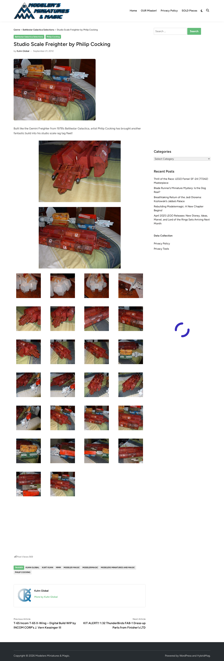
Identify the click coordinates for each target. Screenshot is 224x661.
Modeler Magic (72, 567)
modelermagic (90, 567)
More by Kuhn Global (46, 596)
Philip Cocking (53, 37)
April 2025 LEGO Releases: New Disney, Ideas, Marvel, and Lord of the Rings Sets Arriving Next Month (182, 219)
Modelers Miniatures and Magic (118, 567)
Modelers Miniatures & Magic (52, 655)
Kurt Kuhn (47, 567)
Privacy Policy (169, 10)
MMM (58, 567)
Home (133, 10)
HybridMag (203, 655)
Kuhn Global (23, 51)
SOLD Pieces (189, 10)
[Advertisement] (79, 515)
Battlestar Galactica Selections (29, 37)
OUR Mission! (149, 10)
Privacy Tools (161, 248)
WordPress (185, 655)
